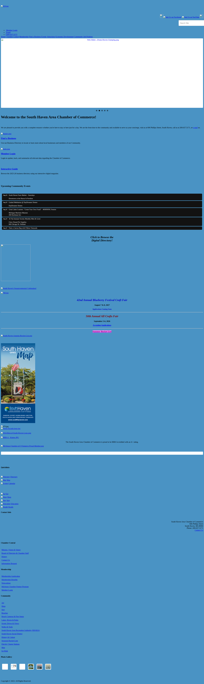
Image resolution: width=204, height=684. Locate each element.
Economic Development (64, 37)
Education (14, 504)
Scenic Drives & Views (10, 623)
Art (3, 603)
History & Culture (8, 637)
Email (8, 32)
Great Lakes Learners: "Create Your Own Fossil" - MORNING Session (32, 209)
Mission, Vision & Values (11, 550)
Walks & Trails (7, 627)
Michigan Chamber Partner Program (15, 587)
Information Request (9, 564)
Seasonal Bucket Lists (10, 641)
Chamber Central (12, 37)
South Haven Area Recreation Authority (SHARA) (21, 630)
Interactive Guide (9, 169)
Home (3, 37)
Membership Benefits (9, 580)
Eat (7, 494)
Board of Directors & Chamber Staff (15, 553)
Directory (13, 477)
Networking (6, 583)
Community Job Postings (83, 37)
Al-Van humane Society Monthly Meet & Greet (24, 219)
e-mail (195, 128)
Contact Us (199, 530)
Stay (8, 500)
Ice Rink (5, 651)
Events (43, 37)
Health (10, 507)
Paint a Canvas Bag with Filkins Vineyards (23, 228)
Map (8, 480)
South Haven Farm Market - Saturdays (22, 195)
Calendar (11, 483)
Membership (24, 37)
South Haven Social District (12, 634)
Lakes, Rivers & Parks (10, 620)
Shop (9, 497)
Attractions (51, 37)
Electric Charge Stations (10, 644)
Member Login (11, 30)
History (4, 557)
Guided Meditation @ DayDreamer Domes (23, 202)
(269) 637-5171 (11, 35)
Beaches (5, 613)
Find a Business (35, 37)
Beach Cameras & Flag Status (13, 617)
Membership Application (11, 576)
